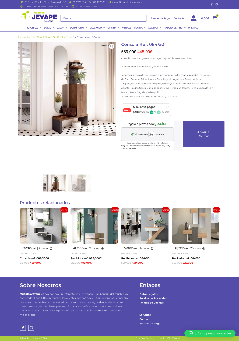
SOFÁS (47, 27)
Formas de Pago (149, 323)
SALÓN (60, 27)
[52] (67, 89)
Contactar (179, 18)
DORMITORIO (77, 27)
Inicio (21, 37)
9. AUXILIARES (46, 37)
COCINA (138, 27)
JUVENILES (32, 27)
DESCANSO (96, 27)
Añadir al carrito (203, 133)
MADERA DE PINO (173, 27)
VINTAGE (126, 27)
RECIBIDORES (66, 37)
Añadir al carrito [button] (37, 270)
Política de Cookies (151, 302)
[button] (20, 108)
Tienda (31, 37)
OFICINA (111, 27)
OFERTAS (193, 27)
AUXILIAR (153, 27)
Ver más (132, 148)
